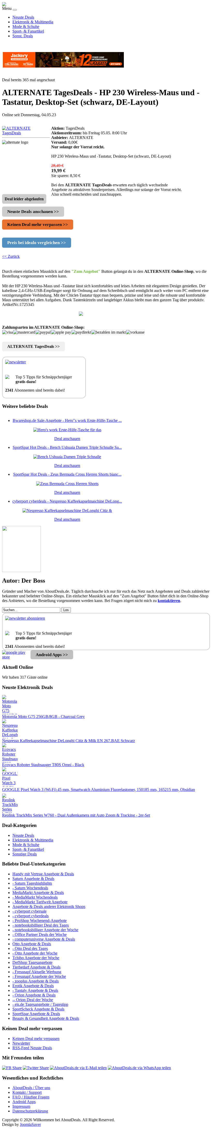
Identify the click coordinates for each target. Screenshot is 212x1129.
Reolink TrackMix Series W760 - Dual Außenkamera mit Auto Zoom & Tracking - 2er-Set (76, 815)
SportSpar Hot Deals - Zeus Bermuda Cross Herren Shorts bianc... (67, 474)
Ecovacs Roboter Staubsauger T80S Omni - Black (43, 765)
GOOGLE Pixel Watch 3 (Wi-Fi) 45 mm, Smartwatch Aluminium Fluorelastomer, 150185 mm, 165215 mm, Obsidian (98, 789)
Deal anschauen (67, 438)
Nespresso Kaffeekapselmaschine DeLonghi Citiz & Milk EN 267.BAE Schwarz (68, 740)
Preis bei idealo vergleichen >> (36, 242)
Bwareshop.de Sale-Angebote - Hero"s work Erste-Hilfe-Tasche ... (67, 420)
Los (66, 610)
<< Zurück (11, 256)
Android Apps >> (52, 654)
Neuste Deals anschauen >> (33, 211)
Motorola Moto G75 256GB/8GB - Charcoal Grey (43, 716)
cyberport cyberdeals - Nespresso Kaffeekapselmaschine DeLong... (67, 501)
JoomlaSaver (30, 1124)
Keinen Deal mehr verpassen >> (37, 224)
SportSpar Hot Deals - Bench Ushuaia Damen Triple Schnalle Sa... (67, 447)
